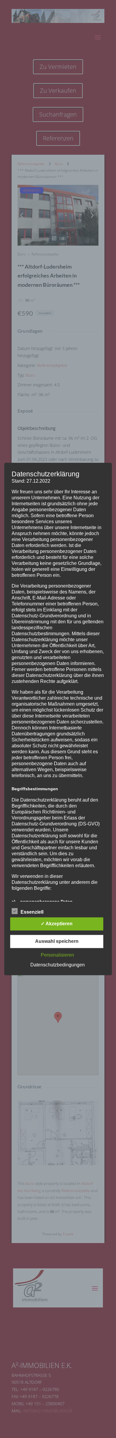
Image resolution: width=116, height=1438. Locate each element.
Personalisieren (57, 955)
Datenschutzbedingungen (57, 965)
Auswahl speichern (57, 941)
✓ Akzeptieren (57, 923)
